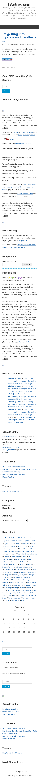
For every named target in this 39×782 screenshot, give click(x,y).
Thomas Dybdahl (25, 590)
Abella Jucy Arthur (14, 378)
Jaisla (22, 551)
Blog (25, 567)
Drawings (34, 554)
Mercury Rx (13, 564)
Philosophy (7, 554)
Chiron (34, 585)
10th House (29, 595)
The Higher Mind (8, 450)
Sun (5, 577)
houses (33, 598)
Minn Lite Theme (27, 776)
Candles (12, 68)
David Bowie (7, 595)
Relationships (15, 557)
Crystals (7, 68)
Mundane (27, 577)
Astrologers (25, 543)
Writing (15, 588)
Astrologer (17, 598)
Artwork (33, 543)
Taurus (29, 564)
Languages (26, 580)
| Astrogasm (19, 4)
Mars (32, 549)
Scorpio (13, 562)
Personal (27, 538)
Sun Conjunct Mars (13, 590)
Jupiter (23, 601)
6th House (27, 570)
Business (7, 559)
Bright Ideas (33, 593)
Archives (5, 520)
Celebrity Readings (19, 575)
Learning (14, 549)
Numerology (7, 588)
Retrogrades (7, 575)
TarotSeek (7, 580)
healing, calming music (26, 135)
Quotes (6, 541)
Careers (19, 567)
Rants (30, 567)
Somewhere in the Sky (10, 447)
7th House (11, 567)
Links (32, 551)
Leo (14, 554)
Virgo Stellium (18, 593)
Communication (9, 570)
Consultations (17, 577)
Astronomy (26, 585)
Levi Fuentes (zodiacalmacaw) (13, 474)
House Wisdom (14, 551)
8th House (25, 554)
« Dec (4, 641)
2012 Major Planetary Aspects (13, 466)
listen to (16, 132)
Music (14, 546)
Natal (15, 595)
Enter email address (9, 261)
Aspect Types (17, 585)
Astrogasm (25, 598)
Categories (6, 505)
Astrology (9, 537)
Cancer (26, 593)
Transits (31, 546)
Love (5, 551)
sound (24, 132)
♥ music (7, 139)
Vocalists (21, 595)
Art (12, 559)
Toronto (17, 543)
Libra (29, 557)
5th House (18, 570)
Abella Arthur (18, 44)
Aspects (26, 541)
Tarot (33, 541)
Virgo (25, 546)
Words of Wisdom (20, 559)
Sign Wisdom (8, 543)
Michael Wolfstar (8, 477)
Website (29, 342)
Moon (10, 577)
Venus (26, 549)
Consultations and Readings (27, 572)
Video (20, 580)
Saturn (19, 546)
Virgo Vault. (23, 240)
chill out (30, 132)
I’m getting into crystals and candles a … (19, 37)
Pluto (18, 554)
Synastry (6, 557)
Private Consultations (10, 437)
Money (6, 564)
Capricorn (22, 564)
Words (9, 585)
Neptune (31, 562)
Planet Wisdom (16, 541)
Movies (12, 582)
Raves (10, 598)
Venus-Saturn (15, 601)
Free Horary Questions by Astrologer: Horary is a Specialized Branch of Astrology (22, 381)
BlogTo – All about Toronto (12, 491)
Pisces (14, 580)
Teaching (7, 549)
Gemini (34, 570)
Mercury (22, 588)
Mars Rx (28, 588)
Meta (20, 342)
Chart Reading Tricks (10, 572)
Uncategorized (29, 44)
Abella (19, 537)
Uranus (24, 557)
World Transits (21, 582)
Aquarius (6, 601)
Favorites (31, 559)
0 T (36, 44)
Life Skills (7, 546)
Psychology (30, 575)
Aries (21, 549)
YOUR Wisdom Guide (25, 194)
